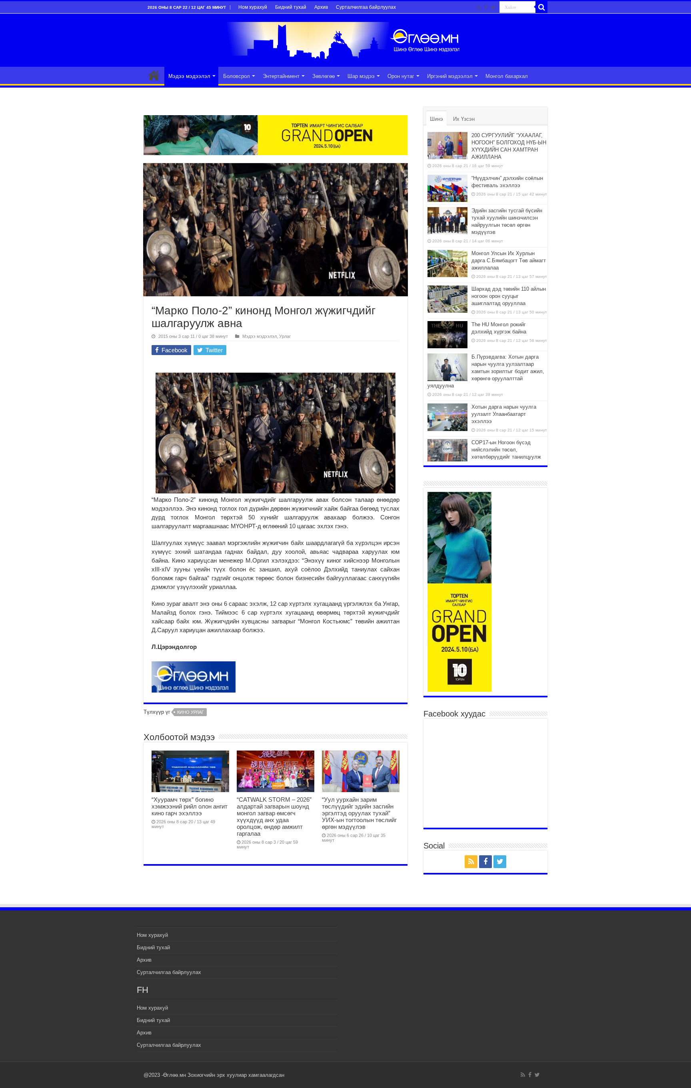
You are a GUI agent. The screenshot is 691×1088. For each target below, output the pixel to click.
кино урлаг (190, 712)
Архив (321, 7)
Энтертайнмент (281, 76)
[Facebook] (485, 7)
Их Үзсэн (464, 119)
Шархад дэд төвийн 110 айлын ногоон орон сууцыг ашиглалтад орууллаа (508, 296)
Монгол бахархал (506, 76)
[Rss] (479, 7)
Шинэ (436, 119)
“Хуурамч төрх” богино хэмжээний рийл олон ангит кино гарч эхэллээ (190, 806)
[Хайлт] (541, 7)
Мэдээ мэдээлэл (189, 76)
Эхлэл (154, 75)
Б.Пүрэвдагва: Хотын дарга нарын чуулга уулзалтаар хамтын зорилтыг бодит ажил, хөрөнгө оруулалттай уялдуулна (485, 371)
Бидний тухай (290, 7)
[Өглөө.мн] (345, 38)
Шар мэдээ (361, 76)
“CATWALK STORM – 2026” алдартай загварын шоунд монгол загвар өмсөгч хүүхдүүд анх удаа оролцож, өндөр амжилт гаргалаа (274, 816)
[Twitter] (493, 7)
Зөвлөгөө (323, 76)
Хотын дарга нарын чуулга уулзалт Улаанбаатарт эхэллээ (503, 414)
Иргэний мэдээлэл (450, 76)
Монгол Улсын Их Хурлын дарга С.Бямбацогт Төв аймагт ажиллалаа (508, 260)
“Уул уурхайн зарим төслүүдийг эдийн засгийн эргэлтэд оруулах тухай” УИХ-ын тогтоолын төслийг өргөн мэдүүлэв (359, 813)
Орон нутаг (400, 76)
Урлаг (285, 336)
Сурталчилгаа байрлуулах (366, 7)
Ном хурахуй (252, 7)
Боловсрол (236, 76)
